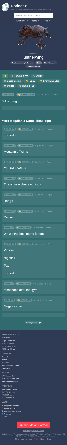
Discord (5, 357)
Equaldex (40, 439)
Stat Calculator (49, 63)
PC (55, 434)
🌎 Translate (7, 414)
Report (55, 95)
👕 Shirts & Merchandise (11, 411)
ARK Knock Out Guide (10, 379)
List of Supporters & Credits (33, 431)
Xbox (59, 434)
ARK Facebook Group (10, 365)
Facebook (5, 362)
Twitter (4, 360)
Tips (38, 63)
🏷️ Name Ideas (26, 95)
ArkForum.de (9, 398)
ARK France (9, 395)
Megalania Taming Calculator (22, 63)
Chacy (49, 439)
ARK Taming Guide (9, 376)
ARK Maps (6, 338)
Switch (14, 436)
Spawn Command (33, 66)
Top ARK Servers (8, 392)
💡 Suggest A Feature (10, 405)
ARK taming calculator (21, 434)
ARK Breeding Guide (10, 381)
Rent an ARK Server (9, 389)
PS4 (63, 434)
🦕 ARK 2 (5, 417)
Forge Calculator (8, 341)
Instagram (6, 368)
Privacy (51, 436)
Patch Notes (9, 343)
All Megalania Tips (33, 323)
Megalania (33, 53)
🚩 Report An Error (9, 408)
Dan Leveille (25, 436)
